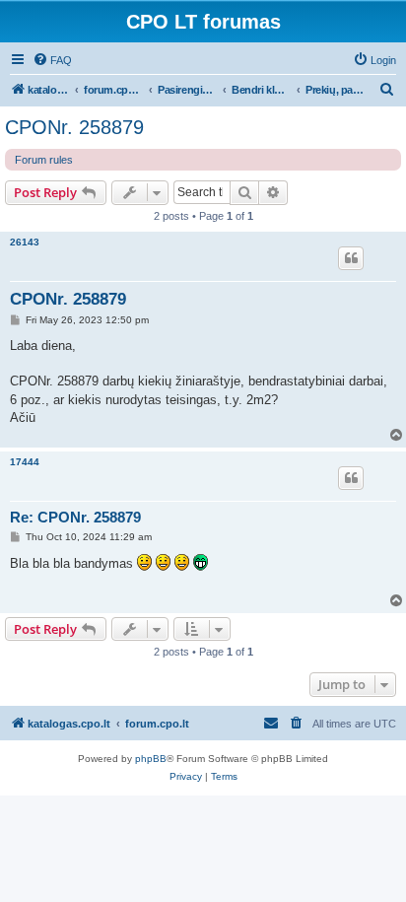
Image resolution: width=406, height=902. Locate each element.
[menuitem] (52, 60)
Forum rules (44, 160)
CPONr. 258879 (74, 127)
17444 (24, 461)
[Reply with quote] (351, 258)
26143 (24, 242)
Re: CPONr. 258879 (75, 517)
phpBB (151, 758)
